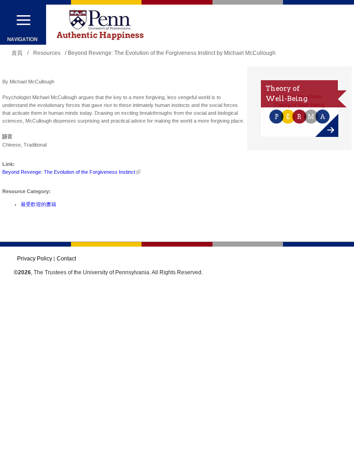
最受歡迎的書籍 (38, 204)
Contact (66, 258)
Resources (46, 53)
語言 (7, 136)
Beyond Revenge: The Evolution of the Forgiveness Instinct (68, 172)
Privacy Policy (34, 258)
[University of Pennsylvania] (100, 25)
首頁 (17, 53)
